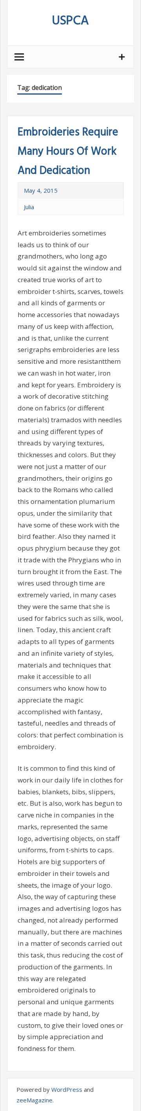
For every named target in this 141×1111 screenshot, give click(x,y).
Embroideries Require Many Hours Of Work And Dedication (68, 152)
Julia (29, 207)
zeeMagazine (34, 1100)
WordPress (66, 1089)
